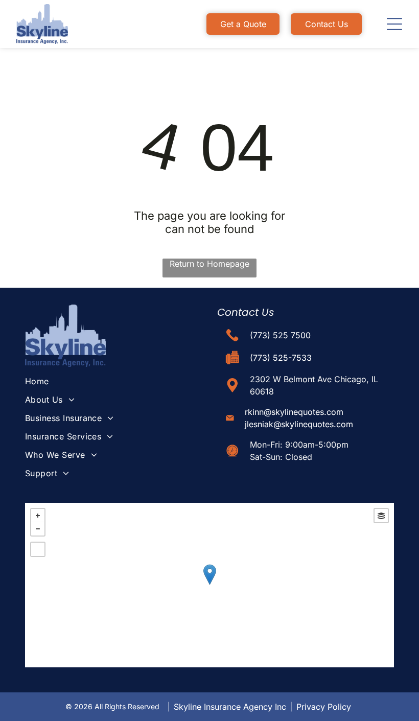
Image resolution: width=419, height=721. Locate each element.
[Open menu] (394, 24)
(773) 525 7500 (280, 335)
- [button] (37, 529)
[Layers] (381, 515)
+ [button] (37, 515)
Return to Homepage (209, 264)
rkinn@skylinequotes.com (294, 412)
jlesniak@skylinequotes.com (299, 424)
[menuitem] (109, 381)
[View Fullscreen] (37, 549)
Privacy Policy (323, 707)
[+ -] (209, 585)
